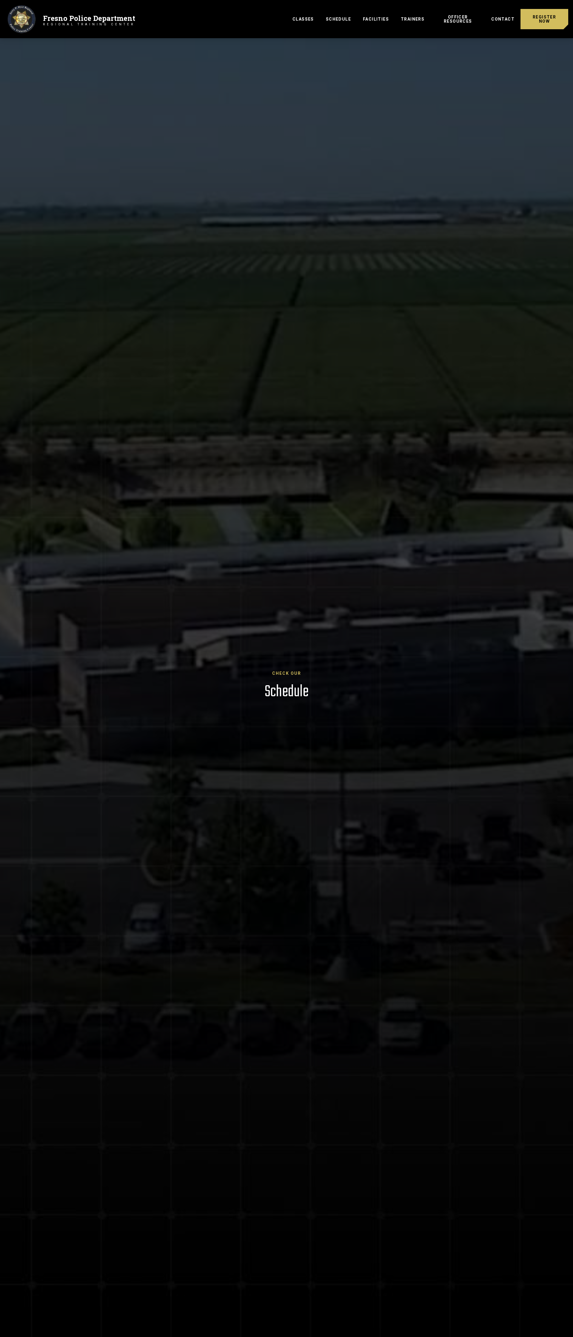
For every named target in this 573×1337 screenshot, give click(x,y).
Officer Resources (458, 19)
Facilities (376, 19)
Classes (303, 19)
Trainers (412, 19)
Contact (503, 19)
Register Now (544, 19)
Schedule (341, 18)
